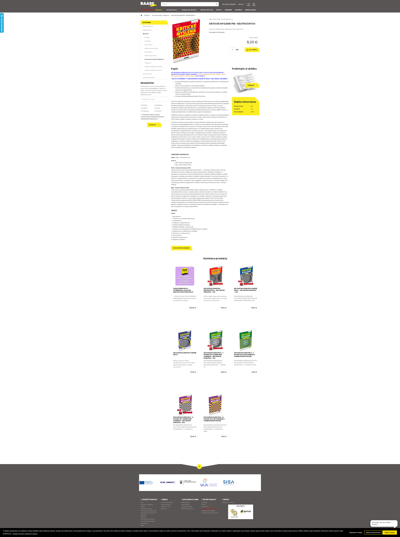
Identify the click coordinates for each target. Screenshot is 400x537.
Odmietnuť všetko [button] (355, 532)
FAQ (142, 502)
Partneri (158, 111)
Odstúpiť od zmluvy (228, 502)
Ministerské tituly (207, 10)
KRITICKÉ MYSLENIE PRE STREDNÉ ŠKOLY (184, 354)
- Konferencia (147, 52)
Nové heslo (144, 523)
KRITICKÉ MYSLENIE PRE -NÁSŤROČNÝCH (183, 15)
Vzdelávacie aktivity (189, 10)
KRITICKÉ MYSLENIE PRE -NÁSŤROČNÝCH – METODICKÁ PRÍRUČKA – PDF (214, 290)
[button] (245, 4)
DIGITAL (219, 10)
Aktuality (163, 509)
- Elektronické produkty (150, 48)
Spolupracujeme (186, 506)
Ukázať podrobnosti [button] (373, 532)
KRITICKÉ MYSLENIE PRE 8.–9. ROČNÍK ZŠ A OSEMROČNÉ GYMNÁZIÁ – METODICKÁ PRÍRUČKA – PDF (183, 420)
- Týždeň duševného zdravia (152, 70)
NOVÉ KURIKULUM (147, 10)
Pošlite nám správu (187, 509)
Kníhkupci (145, 111)
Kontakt (241, 4)
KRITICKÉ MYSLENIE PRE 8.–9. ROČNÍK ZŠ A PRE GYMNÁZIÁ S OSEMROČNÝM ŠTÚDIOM (214, 419)
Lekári (158, 108)
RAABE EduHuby (250, 10)
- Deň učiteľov (147, 45)
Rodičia (144, 105)
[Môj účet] (248, 4)
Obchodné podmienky (229, 4)
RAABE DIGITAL (147, 30)
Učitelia (144, 108)
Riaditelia (159, 105)
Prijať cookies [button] (390, 532)
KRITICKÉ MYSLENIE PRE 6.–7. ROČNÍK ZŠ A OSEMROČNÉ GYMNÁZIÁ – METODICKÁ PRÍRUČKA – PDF (214, 355)
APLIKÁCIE (238, 10)
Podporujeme (185, 502)
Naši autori (205, 506)
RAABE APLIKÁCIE (148, 26)
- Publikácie (147, 63)
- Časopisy (147, 41)
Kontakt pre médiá (167, 502)
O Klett (203, 504)
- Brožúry (146, 37)
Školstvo (159, 10)
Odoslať (152, 125)
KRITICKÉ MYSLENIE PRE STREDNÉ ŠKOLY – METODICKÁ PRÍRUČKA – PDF (245, 290)
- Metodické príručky (150, 56)
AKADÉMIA (228, 10)
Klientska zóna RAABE (208, 511)
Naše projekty (185, 504)
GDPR (142, 525)
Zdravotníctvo (172, 10)
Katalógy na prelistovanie (210, 513)
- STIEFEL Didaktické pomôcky (152, 66)
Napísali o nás (165, 506)
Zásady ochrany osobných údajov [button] (24, 534)
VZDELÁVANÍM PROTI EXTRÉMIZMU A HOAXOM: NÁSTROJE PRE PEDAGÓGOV (183, 290)
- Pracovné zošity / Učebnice (153, 59)
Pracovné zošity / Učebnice (160, 15)
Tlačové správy (166, 504)
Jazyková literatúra (149, 77)
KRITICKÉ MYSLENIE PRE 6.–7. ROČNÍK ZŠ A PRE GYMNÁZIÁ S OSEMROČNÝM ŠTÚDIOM (244, 354)
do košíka (253, 50)
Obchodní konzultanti (147, 519)
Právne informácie (146, 509)
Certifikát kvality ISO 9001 (209, 509)
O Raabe (204, 502)
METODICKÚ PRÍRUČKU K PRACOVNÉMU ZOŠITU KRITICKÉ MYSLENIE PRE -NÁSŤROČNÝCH (198, 75)
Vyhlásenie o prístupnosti (149, 511)
